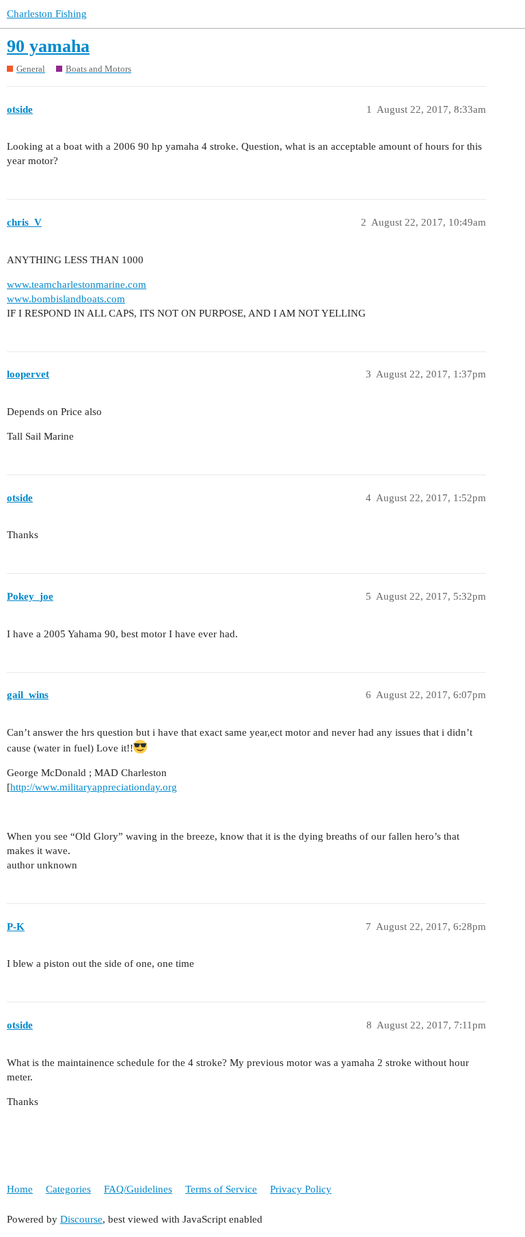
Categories (68, 1189)
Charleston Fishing (47, 13)
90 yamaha (48, 46)
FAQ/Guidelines (138, 1189)
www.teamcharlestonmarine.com (76, 284)
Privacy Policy (301, 1189)
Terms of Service (221, 1189)
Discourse (81, 1219)
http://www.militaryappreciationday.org (93, 787)
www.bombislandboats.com (66, 298)
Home (20, 1189)
